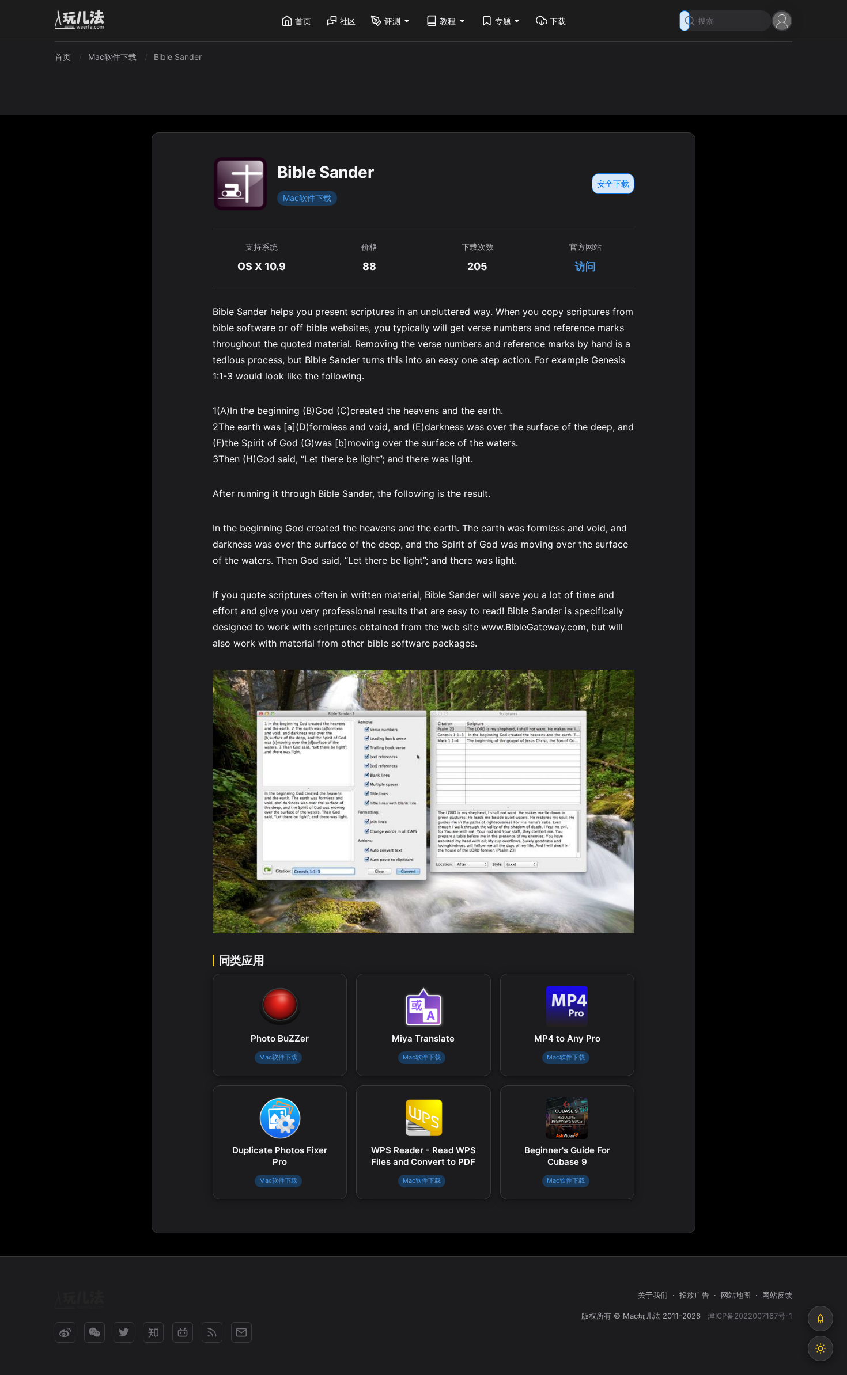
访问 (585, 266)
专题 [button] (503, 21)
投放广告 (694, 1295)
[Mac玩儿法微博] (65, 1332)
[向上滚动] (820, 1318)
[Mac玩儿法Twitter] (124, 1332)
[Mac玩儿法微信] (94, 1332)
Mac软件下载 (307, 198)
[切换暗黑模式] (820, 1348)
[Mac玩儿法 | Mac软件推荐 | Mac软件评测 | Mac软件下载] (83, 21)
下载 (558, 21)
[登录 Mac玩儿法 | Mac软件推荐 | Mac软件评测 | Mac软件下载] (782, 20)
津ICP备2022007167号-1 (750, 1315)
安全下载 (613, 183)
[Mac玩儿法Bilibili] (182, 1332)
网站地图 (736, 1295)
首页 (303, 21)
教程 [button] (448, 21)
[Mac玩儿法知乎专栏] (153, 1332)
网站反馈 (777, 1295)
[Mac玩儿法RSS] (212, 1332)
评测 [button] (392, 21)
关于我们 (653, 1295)
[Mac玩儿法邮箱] (241, 1332)
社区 (348, 21)
